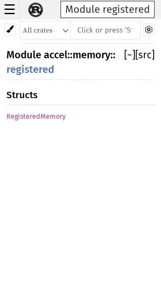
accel (55, 55)
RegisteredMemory (36, 116)
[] (129, 55)
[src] (145, 55)
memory (91, 55)
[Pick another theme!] (10, 29)
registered (30, 69)
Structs (22, 95)
